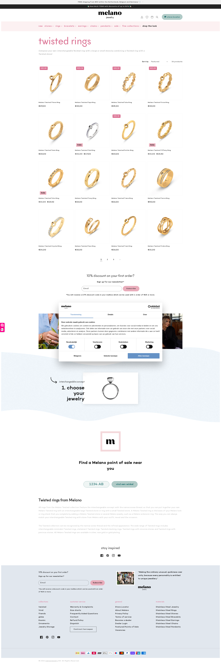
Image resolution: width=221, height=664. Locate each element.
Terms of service (123, 617)
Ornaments (44, 623)
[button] (157, 17)
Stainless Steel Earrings (167, 620)
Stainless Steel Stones (167, 613)
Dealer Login (121, 623)
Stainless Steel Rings (166, 610)
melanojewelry (51, 661)
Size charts (75, 610)
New (41, 26)
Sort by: (145, 62)
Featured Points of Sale (127, 627)
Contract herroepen (83, 629)
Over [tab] (145, 314)
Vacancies (120, 630)
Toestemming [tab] (75, 314)
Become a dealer (123, 620)
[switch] (97, 347)
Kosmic (42, 620)
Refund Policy (77, 620)
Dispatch (74, 623)
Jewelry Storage (47, 627)
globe (41, 617)
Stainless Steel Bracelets (168, 617)
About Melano (122, 610)
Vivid (41, 610)
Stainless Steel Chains (167, 623)
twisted (42, 607)
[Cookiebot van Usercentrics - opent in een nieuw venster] (150, 307)
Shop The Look (149, 26)
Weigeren (77, 356)
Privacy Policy (121, 613)
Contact (74, 617)
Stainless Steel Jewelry (167, 607)
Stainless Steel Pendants (168, 627)
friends (42, 613)
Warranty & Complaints (81, 607)
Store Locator (122, 607)
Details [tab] (110, 314)
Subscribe (131, 288)
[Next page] (119, 259)
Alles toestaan (143, 356)
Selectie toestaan (110, 356)
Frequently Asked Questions (84, 613)
